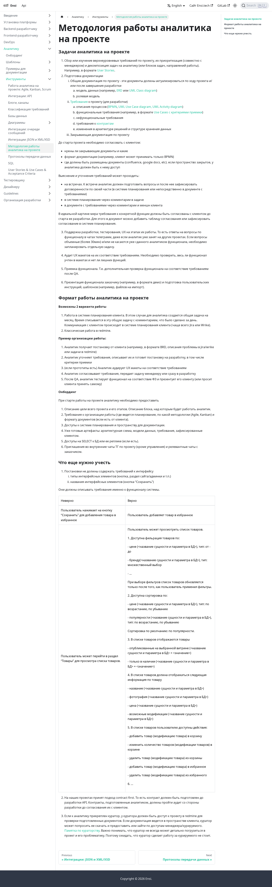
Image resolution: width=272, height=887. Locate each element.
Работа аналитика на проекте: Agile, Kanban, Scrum (29, 87)
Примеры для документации (16, 70)
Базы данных (17, 116)
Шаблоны (13, 62)
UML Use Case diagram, (135, 107)
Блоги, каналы (18, 103)
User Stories (105, 70)
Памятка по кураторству (82, 830)
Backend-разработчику (20, 29)
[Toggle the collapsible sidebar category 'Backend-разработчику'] (50, 29)
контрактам (105, 123)
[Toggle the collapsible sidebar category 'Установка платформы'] (50, 22)
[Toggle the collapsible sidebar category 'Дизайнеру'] (50, 187)
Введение (11, 15)
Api (24, 6)
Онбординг (14, 55)
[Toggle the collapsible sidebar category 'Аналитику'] (50, 49)
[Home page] (62, 17)
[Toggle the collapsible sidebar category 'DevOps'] (50, 42)
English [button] (177, 6)
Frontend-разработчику (21, 35)
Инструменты (16, 79)
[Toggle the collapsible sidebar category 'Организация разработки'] (50, 200)
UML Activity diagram (167, 107)
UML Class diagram (142, 90)
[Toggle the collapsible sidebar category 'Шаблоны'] (50, 62)
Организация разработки (22, 200)
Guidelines (11, 193)
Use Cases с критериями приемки (178, 112)
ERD (119, 90)
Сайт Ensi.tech (199, 6)
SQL (11, 163)
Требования (79, 102)
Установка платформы (20, 22)
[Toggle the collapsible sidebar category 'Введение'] (50, 15)
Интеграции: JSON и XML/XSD (29, 140)
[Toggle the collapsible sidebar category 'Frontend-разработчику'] (50, 35)
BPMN (112, 107)
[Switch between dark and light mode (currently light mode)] (235, 5)
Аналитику (11, 49)
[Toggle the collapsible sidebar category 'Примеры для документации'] (50, 70)
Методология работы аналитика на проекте (24, 148)
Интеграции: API (20, 96)
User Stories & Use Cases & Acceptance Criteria (27, 172)
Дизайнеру (11, 187)
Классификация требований (28, 109)
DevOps (9, 42)
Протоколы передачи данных (29, 157)
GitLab (221, 6)
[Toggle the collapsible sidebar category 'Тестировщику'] (50, 180)
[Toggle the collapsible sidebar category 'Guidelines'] (50, 193)
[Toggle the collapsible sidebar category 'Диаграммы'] (50, 123)
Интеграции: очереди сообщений (24, 131)
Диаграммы (16, 123)
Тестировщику (14, 180)
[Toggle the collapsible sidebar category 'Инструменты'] (50, 79)
